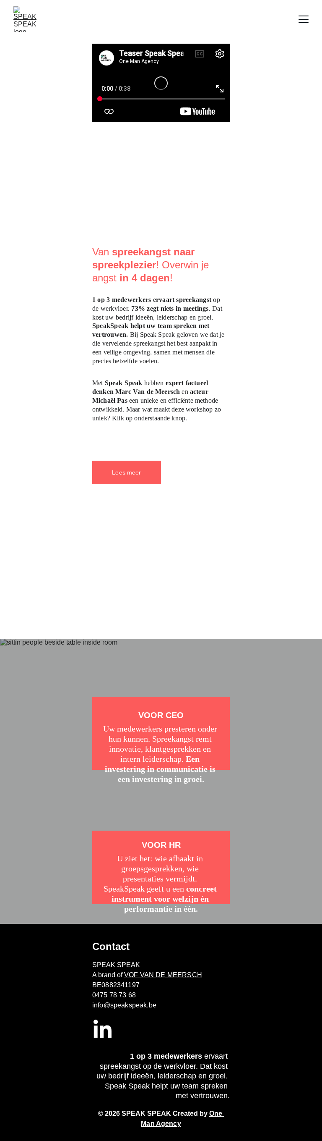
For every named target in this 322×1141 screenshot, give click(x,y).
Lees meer (126, 472)
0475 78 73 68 (114, 995)
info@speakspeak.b (122, 1005)
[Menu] (304, 19)
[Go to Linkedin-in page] (102, 1030)
